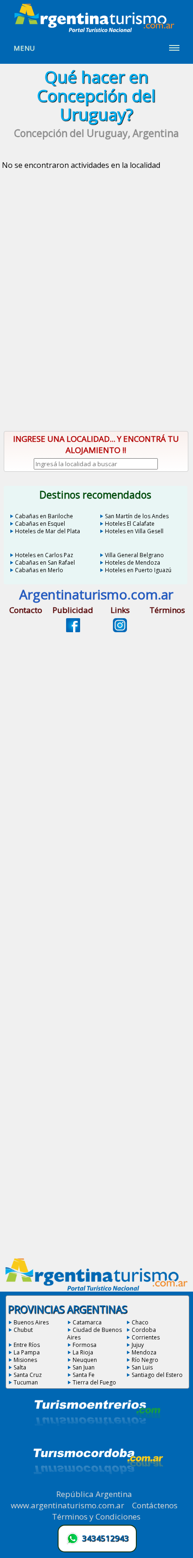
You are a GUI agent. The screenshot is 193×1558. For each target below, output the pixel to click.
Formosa (84, 1345)
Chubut (23, 1330)
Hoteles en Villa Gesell (134, 531)
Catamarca (87, 1322)
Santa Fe (84, 1375)
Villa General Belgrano (134, 555)
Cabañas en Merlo (39, 570)
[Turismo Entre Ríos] (97, 1438)
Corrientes (146, 1337)
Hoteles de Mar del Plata (47, 531)
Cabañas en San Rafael (45, 563)
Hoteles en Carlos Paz (44, 555)
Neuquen (85, 1360)
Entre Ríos (27, 1345)
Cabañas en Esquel (40, 524)
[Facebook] (73, 629)
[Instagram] (120, 629)
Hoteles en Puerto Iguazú (138, 570)
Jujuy (138, 1345)
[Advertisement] (96, 318)
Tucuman (26, 1382)
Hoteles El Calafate (130, 524)
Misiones (25, 1360)
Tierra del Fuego (94, 1382)
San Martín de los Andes (137, 516)
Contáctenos (155, 1505)
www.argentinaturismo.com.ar (67, 1505)
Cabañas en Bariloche (44, 516)
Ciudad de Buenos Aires (94, 1333)
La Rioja (83, 1352)
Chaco (140, 1322)
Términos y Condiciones (96, 1516)
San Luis (142, 1367)
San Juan (84, 1367)
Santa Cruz (28, 1375)
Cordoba (144, 1330)
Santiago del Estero (157, 1375)
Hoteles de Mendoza (132, 563)
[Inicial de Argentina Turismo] (96, 29)
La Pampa (27, 1352)
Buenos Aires (31, 1322)
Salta (20, 1367)
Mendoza (144, 1352)
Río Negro (145, 1360)
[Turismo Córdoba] (97, 1486)
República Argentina (94, 1494)
